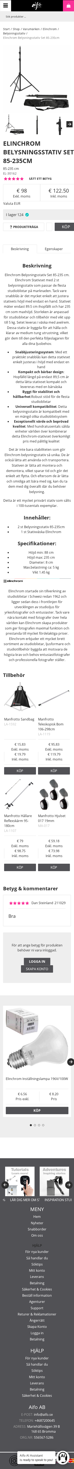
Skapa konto (37, 969)
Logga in (37, 961)
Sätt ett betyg (40, 179)
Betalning (37, 1283)
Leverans (37, 1276)
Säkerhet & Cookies (37, 1289)
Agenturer (37, 1301)
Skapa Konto (37, 1326)
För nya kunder (37, 1251)
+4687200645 (45, 1420)
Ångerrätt (37, 1320)
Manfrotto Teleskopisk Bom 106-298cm (51, 724)
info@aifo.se (43, 1414)
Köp (20, 771)
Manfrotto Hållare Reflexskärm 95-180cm (18, 821)
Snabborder (37, 1229)
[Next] (69, 124)
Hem (37, 1216)
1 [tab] (31, 1125)
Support (37, 1308)
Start (6, 29)
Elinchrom (50, 29)
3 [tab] (39, 1125)
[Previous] (5, 1185)
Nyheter (37, 1223)
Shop (16, 29)
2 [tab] (35, 1125)
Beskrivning (20, 249)
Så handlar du (37, 1258)
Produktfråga (25, 227)
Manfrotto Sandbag (19, 719)
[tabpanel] (37, 1061)
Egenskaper (54, 249)
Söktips (37, 1264)
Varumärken (31, 29)
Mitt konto (37, 1270)
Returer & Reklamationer (37, 1314)
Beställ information (37, 1295)
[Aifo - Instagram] (8, 1460)
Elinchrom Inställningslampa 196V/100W (37, 1078)
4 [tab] (43, 1125)
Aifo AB (37, 1407)
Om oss (37, 1235)
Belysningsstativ (14, 33)
